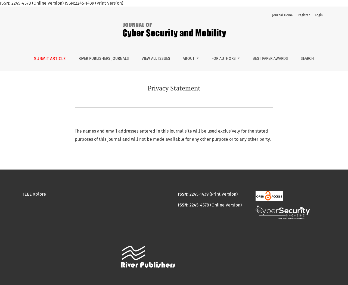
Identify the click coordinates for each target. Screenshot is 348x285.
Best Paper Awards (270, 58)
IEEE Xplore (34, 194)
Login (319, 15)
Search (307, 58)
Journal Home (282, 15)
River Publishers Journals (104, 58)
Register (304, 15)
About (189, 58)
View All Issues (156, 58)
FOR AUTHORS (224, 58)
